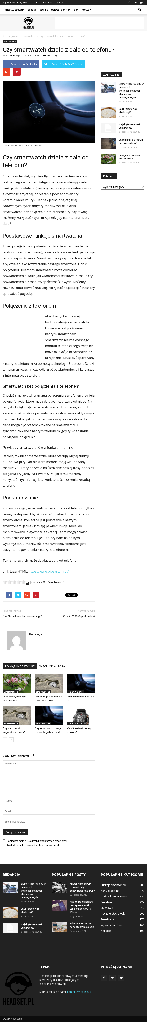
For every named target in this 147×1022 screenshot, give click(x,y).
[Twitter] (141, 2)
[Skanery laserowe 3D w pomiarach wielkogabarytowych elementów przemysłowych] (108, 87)
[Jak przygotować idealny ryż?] (108, 112)
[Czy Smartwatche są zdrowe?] (81, 715)
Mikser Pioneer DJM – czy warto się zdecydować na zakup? (82, 887)
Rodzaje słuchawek (113, 913)
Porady (86, 9)
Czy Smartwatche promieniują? (22, 616)
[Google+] (135, 2)
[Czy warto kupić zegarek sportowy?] (17, 715)
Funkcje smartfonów (113, 885)
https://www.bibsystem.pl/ (49, 571)
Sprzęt (32, 9)
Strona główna (14, 9)
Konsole (106, 931)
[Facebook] (129, 2)
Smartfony (107, 919)
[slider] (14, 582)
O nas (37, 2)
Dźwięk (44, 9)
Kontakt (60, 2)
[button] (139, 9)
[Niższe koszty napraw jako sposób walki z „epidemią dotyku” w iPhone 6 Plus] (59, 905)
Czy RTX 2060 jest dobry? (79, 616)
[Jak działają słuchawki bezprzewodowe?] (108, 143)
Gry (76, 9)
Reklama (47, 2)
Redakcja (15, 55)
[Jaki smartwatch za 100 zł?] (81, 683)
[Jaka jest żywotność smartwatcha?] (17, 683)
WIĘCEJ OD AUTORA (52, 666)
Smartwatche (10, 41)
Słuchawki (107, 908)
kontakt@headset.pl (79, 992)
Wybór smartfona (111, 925)
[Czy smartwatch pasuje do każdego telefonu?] (49, 715)
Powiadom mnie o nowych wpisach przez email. (33, 845)
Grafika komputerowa (114, 896)
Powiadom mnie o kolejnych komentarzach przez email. (37, 840)
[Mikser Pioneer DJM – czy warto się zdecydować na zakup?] (59, 887)
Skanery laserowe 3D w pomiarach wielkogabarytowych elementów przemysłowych (131, 91)
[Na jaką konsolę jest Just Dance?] (108, 128)
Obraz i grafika (60, 9)
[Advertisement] (99, 23)
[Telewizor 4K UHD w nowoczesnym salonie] (59, 927)
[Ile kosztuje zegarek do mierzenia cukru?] (49, 683)
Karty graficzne (110, 890)
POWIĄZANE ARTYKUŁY (20, 666)
